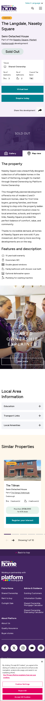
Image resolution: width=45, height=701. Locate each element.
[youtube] (32, 647)
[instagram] (23, 647)
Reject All (22, 691)
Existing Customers (33, 593)
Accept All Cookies (22, 697)
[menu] (41, 8)
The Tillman (13, 485)
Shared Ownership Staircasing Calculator (34, 611)
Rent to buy (7, 598)
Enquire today (22, 98)
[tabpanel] (22, 133)
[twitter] (14, 647)
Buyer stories (7, 633)
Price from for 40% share (22, 510)
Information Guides (33, 598)
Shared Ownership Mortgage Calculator (33, 604)
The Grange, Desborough (20, 493)
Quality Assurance (10, 628)
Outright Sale (7, 603)
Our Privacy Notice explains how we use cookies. (19, 676)
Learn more (22, 361)
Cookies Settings (22, 684)
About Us (6, 623)
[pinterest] (41, 647)
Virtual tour (22, 89)
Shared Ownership (10, 593)
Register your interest (22, 520)
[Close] (42, 661)
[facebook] (5, 647)
